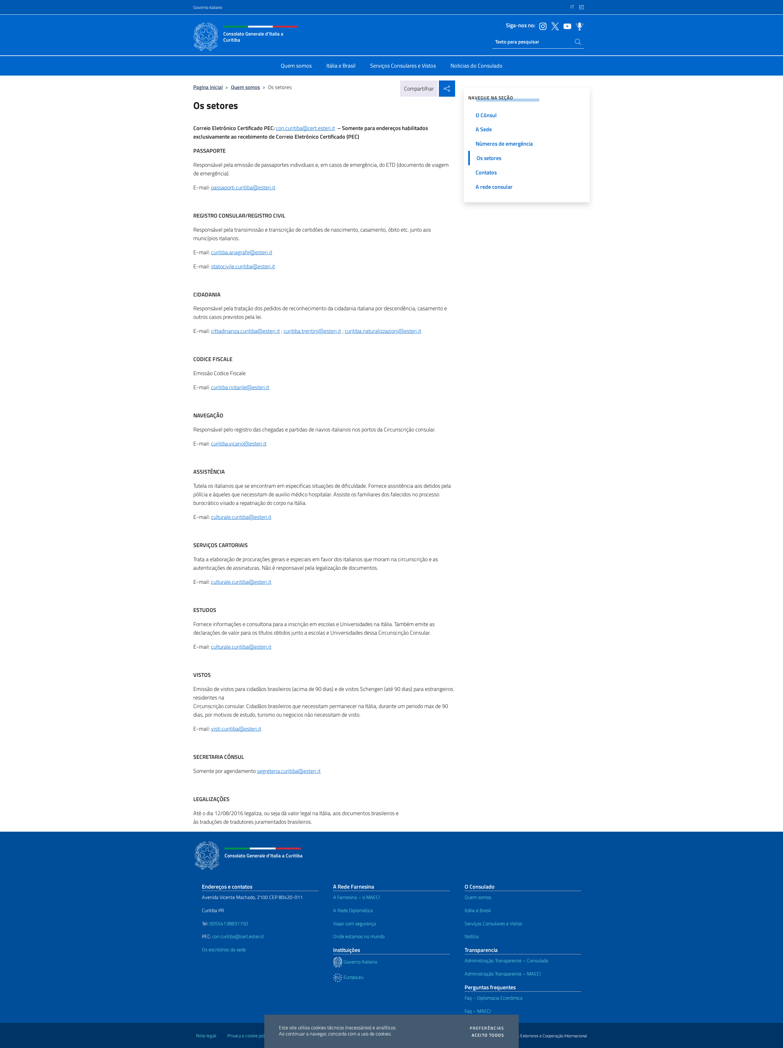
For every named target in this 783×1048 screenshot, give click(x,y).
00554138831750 (229, 923)
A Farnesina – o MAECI (356, 897)
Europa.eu (352, 977)
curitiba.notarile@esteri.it (240, 387)
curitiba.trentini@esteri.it (312, 331)
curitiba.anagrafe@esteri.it (241, 252)
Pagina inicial (208, 87)
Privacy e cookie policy (248, 1035)
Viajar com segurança (354, 923)
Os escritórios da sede (224, 949)
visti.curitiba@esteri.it (236, 729)
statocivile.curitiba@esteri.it (243, 266)
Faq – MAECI (478, 1011)
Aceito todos (488, 1035)
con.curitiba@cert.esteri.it (305, 128)
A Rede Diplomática (353, 910)
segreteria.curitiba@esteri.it (289, 771)
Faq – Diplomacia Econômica (493, 997)
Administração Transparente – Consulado (506, 960)
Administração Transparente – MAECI (503, 973)
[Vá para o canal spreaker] (578, 25)
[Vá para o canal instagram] (541, 25)
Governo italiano (207, 7)
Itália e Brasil (478, 910)
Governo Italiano (359, 961)
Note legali (206, 1035)
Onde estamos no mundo (358, 936)
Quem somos (245, 87)
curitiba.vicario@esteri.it (238, 443)
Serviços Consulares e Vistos (493, 923)
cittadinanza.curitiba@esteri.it (245, 331)
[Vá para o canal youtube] (566, 25)
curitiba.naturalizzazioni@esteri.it (383, 331)
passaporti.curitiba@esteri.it (243, 187)
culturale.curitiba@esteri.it (241, 517)
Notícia (472, 936)
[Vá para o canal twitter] (553, 25)
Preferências (487, 1028)
